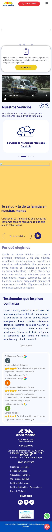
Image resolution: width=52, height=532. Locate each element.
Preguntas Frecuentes (19, 467)
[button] (47, 3)
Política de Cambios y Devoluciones (26, 487)
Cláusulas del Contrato (20, 475)
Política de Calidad (18, 471)
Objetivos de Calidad (19, 479)
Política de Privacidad (20, 483)
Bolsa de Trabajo (17, 491)
